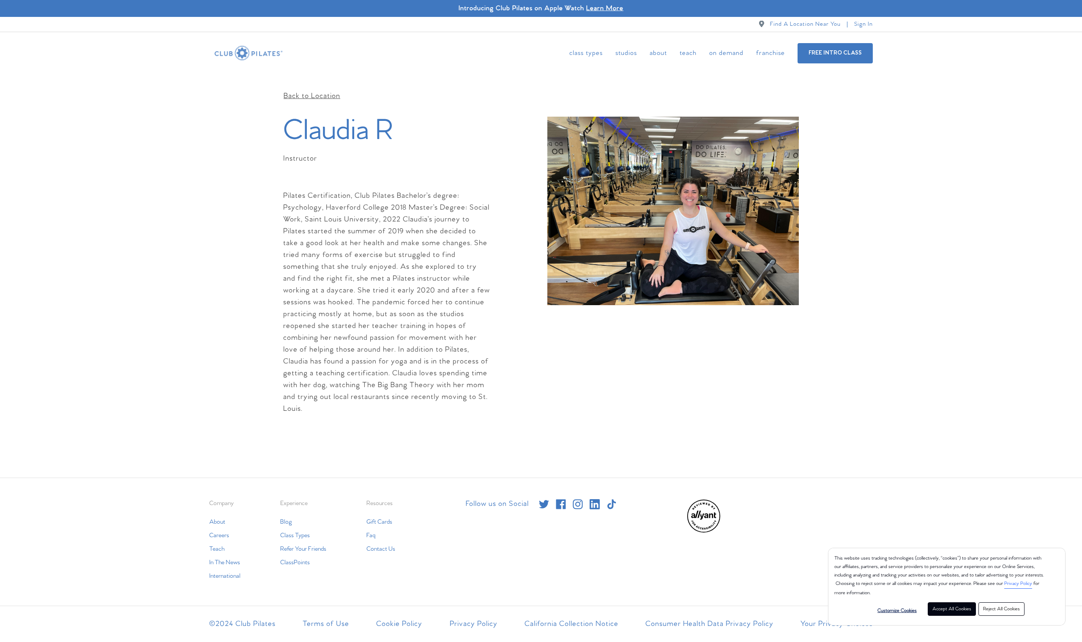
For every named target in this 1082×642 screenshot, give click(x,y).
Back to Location (312, 96)
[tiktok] (612, 504)
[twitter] (544, 504)
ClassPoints (295, 562)
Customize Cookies (897, 611)
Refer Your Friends (303, 549)
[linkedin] (595, 504)
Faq (370, 535)
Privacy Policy (1018, 584)
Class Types (586, 53)
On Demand (726, 53)
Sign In (863, 24)
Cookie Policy (399, 624)
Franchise (770, 53)
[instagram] (578, 504)
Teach (688, 53)
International (224, 576)
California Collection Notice (571, 624)
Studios (626, 53)
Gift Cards (379, 522)
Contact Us (380, 549)
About (658, 53)
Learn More (604, 8)
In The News (224, 562)
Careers (219, 535)
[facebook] (561, 504)
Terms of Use (326, 624)
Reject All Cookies (1001, 609)
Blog (286, 522)
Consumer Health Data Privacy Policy (709, 624)
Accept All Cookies (951, 609)
